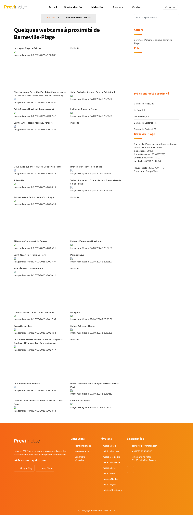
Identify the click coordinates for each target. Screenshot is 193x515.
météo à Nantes (110, 478)
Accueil (53, 7)
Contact (137, 7)
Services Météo (73, 7)
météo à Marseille (111, 462)
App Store (47, 468)
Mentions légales (83, 445)
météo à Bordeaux (112, 451)
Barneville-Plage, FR (144, 103)
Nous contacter (82, 451)
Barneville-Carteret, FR (145, 122)
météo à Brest (109, 467)
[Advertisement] (96, 70)
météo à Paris (109, 445)
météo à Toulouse (111, 456)
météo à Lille (109, 473)
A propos (117, 7)
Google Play (26, 468)
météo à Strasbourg (112, 489)
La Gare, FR (139, 110)
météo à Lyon (109, 484)
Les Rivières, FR (141, 116)
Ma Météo (97, 7)
